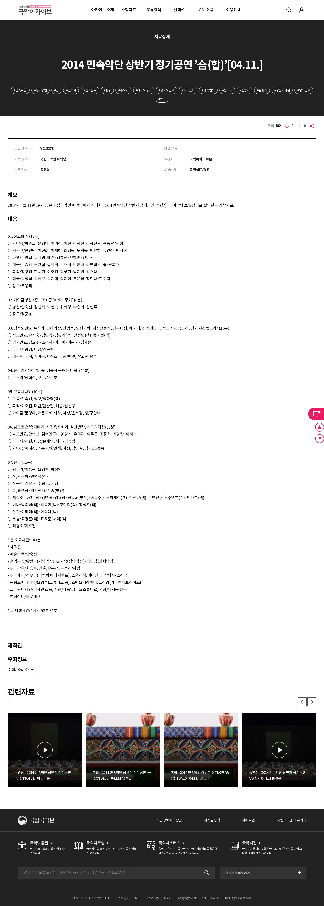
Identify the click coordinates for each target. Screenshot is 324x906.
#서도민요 (188, 90)
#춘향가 (245, 90)
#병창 (107, 90)
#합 (56, 90)
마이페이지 (301, 10)
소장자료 (128, 9)
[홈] (35, 4)
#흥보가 (123, 90)
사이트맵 (248, 820)
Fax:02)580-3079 (158, 898)
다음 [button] (311, 701)
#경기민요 (208, 90)
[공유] (312, 126)
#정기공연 (40, 90)
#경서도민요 (166, 90)
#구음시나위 (282, 90)
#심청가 (262, 90)
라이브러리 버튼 (316, 414)
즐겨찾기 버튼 (319, 427)
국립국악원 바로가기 (291, 820)
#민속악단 (20, 90)
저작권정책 (212, 820)
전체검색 (289, 10)
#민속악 (71, 90)
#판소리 (227, 90)
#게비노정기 (143, 90)
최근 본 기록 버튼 (319, 438)
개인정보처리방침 (169, 820)
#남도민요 (303, 90)
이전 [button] (302, 701)
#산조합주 (90, 90)
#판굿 (162, 99)
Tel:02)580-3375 (128, 898)
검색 (206, 872)
